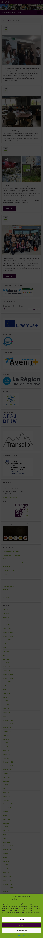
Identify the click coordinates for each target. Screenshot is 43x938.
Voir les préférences (21, 931)
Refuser (21, 925)
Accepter (21, 920)
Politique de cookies (15, 935)
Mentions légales (27, 935)
